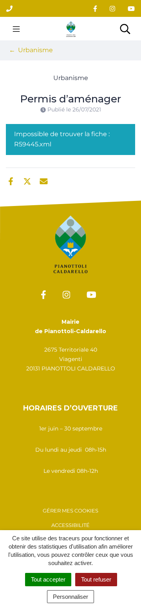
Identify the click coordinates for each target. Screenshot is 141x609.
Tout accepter (48, 579)
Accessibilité (70, 525)
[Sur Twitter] (27, 180)
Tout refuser (96, 579)
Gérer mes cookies (70, 510)
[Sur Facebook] (11, 180)
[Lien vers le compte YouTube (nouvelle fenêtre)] (131, 8)
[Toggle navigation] (16, 28)
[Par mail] (44, 180)
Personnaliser (70, 596)
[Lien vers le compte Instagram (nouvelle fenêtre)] (112, 8)
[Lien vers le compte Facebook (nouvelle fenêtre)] (95, 8)
